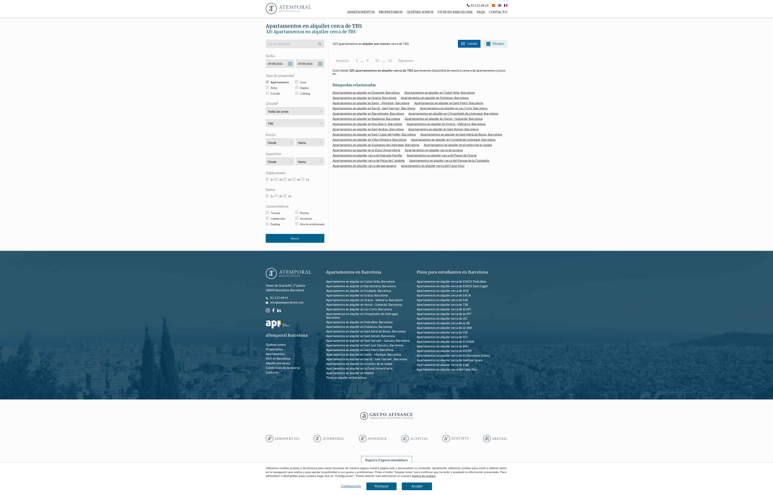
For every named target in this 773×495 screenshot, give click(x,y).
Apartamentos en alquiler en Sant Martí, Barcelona (448, 103)
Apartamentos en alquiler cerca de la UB (443, 323)
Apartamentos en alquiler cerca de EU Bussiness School (453, 355)
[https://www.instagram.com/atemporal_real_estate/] (268, 310)
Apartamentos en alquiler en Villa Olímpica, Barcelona (369, 139)
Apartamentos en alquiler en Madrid (350, 373)
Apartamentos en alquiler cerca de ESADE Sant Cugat (452, 286)
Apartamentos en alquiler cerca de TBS (442, 304)
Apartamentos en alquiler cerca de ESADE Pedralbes (451, 281)
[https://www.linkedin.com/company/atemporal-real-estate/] (279, 310)
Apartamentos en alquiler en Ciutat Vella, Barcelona (439, 92)
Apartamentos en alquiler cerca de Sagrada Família (367, 155)
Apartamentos (361, 12)
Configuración (351, 486)
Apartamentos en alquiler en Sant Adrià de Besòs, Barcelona (461, 134)
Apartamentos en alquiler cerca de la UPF (444, 314)
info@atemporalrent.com (287, 302)
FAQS (480, 12)
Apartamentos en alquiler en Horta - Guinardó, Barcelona (444, 118)
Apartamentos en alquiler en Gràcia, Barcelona (364, 98)
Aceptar (417, 486)
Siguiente (405, 61)
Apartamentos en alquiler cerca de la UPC (444, 309)
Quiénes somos (420, 12)
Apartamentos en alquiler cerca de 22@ (443, 364)
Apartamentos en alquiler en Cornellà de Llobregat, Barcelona (453, 139)
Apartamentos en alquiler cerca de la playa (434, 150)
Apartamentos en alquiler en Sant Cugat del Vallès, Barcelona (374, 134)
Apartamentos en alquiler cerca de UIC (442, 318)
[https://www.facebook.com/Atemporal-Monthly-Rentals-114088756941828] (273, 310)
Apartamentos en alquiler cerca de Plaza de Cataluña (369, 160)
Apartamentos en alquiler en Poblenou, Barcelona (434, 98)
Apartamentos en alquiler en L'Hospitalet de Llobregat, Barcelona (453, 113)
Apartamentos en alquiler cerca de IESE (443, 290)
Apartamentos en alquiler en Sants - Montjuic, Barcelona (371, 103)
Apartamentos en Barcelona (353, 272)
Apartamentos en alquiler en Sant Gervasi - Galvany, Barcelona (367, 340)
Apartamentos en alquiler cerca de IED (442, 337)
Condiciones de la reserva (283, 367)
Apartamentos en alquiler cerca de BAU (443, 346)
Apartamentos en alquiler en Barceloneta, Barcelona (368, 113)
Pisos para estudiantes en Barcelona (452, 272)
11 (390, 61)
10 (377, 61)
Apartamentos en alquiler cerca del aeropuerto (364, 166)
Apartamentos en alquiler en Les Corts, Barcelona (453, 108)
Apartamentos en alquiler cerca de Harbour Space (449, 360)
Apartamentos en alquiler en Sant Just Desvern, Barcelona (364, 345)
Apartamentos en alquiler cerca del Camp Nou (432, 166)
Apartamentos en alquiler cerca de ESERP (444, 351)
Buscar (295, 238)
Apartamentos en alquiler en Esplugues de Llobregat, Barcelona (376, 145)
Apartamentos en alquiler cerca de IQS (442, 332)
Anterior (342, 61)
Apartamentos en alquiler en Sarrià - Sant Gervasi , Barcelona (374, 108)
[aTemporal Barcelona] (288, 274)
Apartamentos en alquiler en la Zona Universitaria (366, 150)
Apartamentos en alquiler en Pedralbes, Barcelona (359, 322)
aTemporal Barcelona (287, 335)
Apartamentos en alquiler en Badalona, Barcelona (366, 118)
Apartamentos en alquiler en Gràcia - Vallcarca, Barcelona (446, 124)
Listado (472, 43)
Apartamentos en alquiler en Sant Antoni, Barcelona (443, 129)
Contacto (498, 12)
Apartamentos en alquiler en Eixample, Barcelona (366, 92)
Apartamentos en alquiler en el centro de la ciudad (458, 145)
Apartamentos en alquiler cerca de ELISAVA (445, 341)
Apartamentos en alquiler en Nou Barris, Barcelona (367, 124)
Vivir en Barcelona (454, 12)
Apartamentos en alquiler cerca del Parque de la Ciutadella (449, 160)
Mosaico (498, 43)
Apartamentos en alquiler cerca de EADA (444, 295)
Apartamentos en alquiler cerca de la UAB (444, 327)
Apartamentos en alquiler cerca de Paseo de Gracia (441, 155)
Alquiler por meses (278, 363)
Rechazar (382, 486)
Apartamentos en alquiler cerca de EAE (442, 300)
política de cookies (423, 476)
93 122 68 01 (479, 5)
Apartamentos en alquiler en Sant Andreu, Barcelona (368, 129)
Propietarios (391, 12)
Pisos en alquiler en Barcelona (346, 377)
